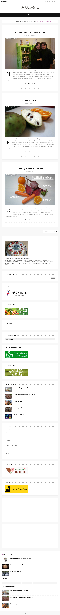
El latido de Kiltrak (15, 571)
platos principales (17, 582)
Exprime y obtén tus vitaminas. (30, 168)
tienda (7, 456)
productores (8, 437)
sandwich (8, 453)
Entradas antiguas (50, 231)
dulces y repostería (10, 429)
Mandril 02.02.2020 (18, 414)
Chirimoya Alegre (30, 100)
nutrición (8, 435)
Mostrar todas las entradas (43, 21)
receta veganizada (10, 440)
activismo (54, 582)
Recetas (4, 582)
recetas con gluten (10, 442)
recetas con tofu (10, 450)
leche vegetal (9, 432)
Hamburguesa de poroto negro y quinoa (24, 394)
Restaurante (36, 582)
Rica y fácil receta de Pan (17, 565)
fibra (30, 96)
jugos (30, 165)
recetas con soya (10, 448)
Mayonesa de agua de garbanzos (22, 388)
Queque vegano (17, 401)
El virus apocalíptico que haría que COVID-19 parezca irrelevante (31, 408)
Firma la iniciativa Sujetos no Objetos (20, 558)
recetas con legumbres (11, 445)
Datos (30, 28)
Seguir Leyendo (30, 83)
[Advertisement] (16, 509)
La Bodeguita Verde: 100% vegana (30, 32)
